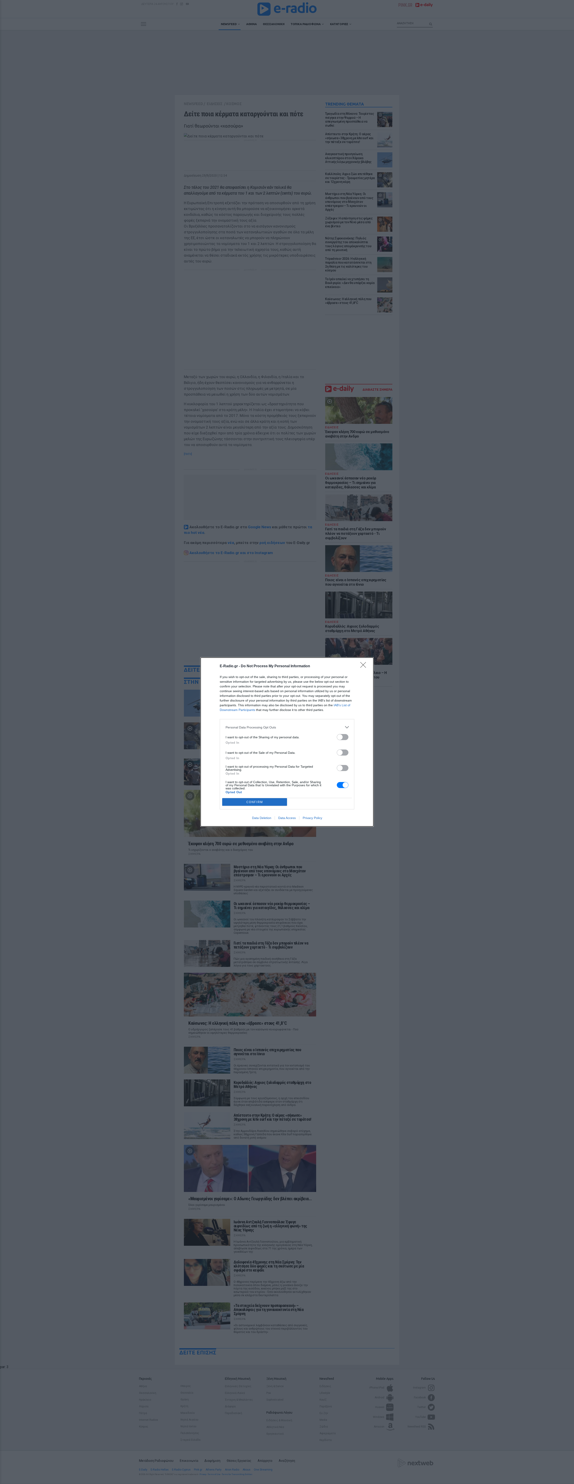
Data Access (287, 818)
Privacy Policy (312, 818)
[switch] (342, 737)
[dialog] (287, 742)
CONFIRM (254, 802)
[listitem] (287, 727)
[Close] (364, 666)
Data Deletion (261, 818)
